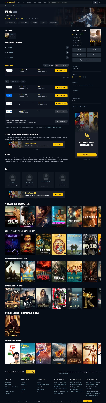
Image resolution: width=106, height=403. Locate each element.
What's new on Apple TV (60, 388)
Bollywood (82, 85)
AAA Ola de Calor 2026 (76, 389)
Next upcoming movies (75, 379)
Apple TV (39, 387)
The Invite (7, 393)
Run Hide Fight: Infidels (76, 382)
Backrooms (8, 384)
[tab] (37, 47)
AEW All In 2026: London (76, 391)
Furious (23, 382)
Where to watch (11, 22)
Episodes (34, 22)
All (7, 81)
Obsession (8, 382)
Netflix (39, 382)
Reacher (23, 389)
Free (23, 81)
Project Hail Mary (9, 391)
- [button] (8, 47)
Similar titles (53, 22)
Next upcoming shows (91, 379)
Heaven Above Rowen (76, 384)
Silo (22, 391)
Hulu (38, 391)
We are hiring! (30, 372)
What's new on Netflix (60, 382)
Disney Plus (40, 389)
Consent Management (63, 373)
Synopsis (43, 22)
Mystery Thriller (89, 85)
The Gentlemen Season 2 (92, 384)
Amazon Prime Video (43, 384)
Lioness (23, 387)
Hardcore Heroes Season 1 (93, 391)
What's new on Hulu (59, 393)
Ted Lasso (23, 384)
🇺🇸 (61, 65)
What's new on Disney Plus (61, 391)
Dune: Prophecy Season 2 (93, 382)
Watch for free (23, 22)
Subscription (14, 81)
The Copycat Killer (75, 387)
